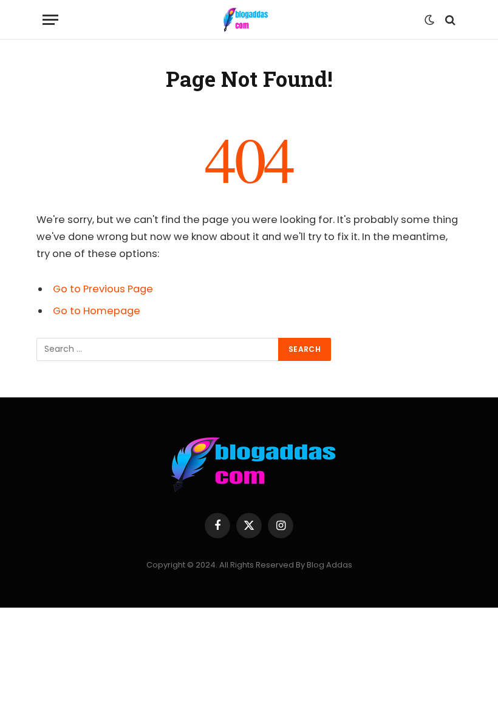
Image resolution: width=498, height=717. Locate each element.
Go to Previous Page (103, 289)
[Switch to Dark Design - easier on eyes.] (429, 20)
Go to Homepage (96, 311)
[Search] (449, 19)
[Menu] (50, 19)
